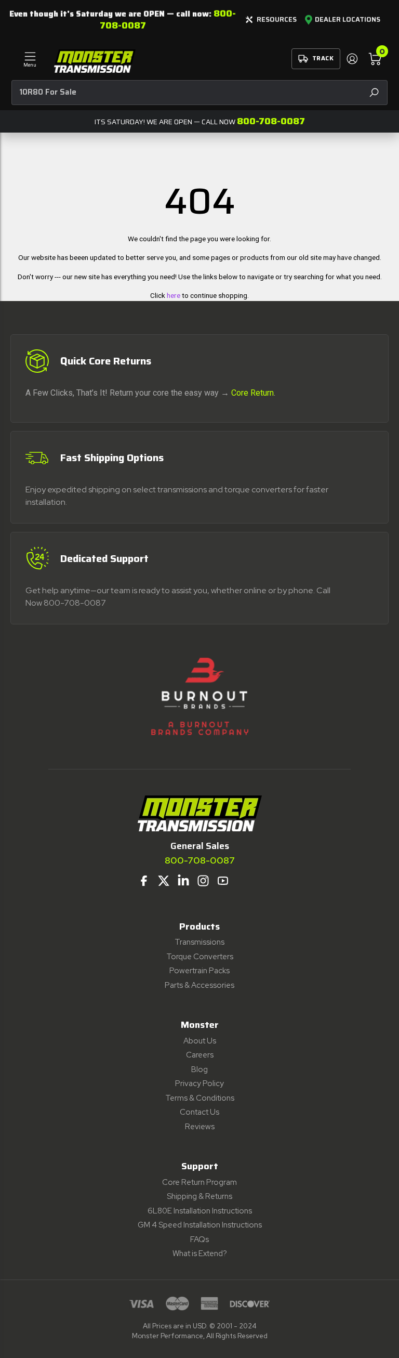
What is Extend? (199, 1253)
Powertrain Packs (199, 970)
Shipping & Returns (199, 1196)
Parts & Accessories (199, 985)
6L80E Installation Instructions (200, 1211)
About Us (199, 1041)
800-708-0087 (271, 121)
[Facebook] (144, 881)
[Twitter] (163, 880)
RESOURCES (277, 19)
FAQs (199, 1239)
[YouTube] (223, 880)
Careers (200, 1055)
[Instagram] (203, 880)
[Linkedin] (183, 880)
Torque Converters (199, 956)
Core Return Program (199, 1182)
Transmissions (199, 942)
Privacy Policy (199, 1083)
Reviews (200, 1126)
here (173, 295)
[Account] (351, 59)
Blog (199, 1069)
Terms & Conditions (199, 1098)
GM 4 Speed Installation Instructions (200, 1225)
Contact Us (199, 1112)
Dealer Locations (347, 20)
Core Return (252, 393)
